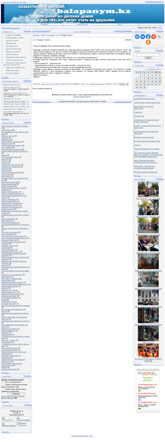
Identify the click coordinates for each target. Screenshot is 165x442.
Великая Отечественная (144, 137)
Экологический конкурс (11, 165)
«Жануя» (5, 333)
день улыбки (6, 147)
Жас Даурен (6, 221)
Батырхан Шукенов (9, 182)
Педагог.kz (138, 112)
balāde (4, 367)
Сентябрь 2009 (153, 69)
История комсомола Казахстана (147, 141)
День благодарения (9, 348)
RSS (160, 27)
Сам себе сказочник (12, 112)
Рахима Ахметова (8, 240)
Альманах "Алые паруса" (14, 93)
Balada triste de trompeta (11, 294)
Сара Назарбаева (8, 184)
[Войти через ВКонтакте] (142, 36)
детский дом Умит (8, 304)
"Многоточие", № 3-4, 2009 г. (15, 104)
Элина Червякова (8, 199)
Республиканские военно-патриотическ (12, 364)
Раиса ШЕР (6, 176)
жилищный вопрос (8, 296)
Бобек (3, 300)
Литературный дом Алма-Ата (145, 172)
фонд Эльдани (7, 234)
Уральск (4, 138)
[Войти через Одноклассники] (148, 42)
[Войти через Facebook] (148, 36)
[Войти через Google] (159, 36)
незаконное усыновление (11, 275)
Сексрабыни (6, 334)
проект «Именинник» (9, 192)
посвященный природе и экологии (15, 225)
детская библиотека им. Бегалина (15, 271)
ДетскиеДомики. (8, 250)
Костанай (5, 170)
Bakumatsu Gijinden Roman (12, 282)
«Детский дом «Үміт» (9, 157)
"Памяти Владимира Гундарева (146, 149)
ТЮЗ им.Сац (139, 116)
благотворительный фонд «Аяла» (15, 313)
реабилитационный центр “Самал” (15, 215)
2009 (43, 35)
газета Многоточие (9, 369)
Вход (120, 24)
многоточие (6, 130)
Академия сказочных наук (144, 99)
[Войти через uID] (137, 36)
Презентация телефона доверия (14, 126)
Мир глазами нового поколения (148, 271)
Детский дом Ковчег (9, 232)
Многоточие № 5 (10, 85)
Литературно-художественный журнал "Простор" (146, 121)
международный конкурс (11, 145)
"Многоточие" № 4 (11, 99)
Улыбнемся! (6, 342)
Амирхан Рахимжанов (10, 207)
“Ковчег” (4, 161)
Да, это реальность (13, 382)
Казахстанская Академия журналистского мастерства (145, 161)
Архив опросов (18, 396)
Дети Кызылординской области (14, 238)
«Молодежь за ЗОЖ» (10, 205)
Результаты (6, 396)
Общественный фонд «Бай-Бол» (14, 151)
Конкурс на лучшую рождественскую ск (9, 291)
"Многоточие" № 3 (11, 87)
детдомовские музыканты (12, 309)
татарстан (5, 248)
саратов (4, 265)
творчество (6, 174)
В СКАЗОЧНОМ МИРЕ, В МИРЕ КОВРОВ (148, 360)
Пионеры (5, 259)
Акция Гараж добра (9, 201)
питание (4, 288)
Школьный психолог (9, 286)
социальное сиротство (10, 167)
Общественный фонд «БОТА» (13, 257)
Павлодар (5, 140)
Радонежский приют (9, 350)
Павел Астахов (7, 209)
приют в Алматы (8, 219)
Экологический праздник (11, 194)
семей (4, 155)
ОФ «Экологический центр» (12, 236)
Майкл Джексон (7, 186)
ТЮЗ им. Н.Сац (7, 136)
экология (5, 159)
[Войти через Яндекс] (153, 36)
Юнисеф (5, 169)
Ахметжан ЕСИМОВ (9, 298)
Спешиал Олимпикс (9, 356)
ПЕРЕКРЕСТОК (7, 302)
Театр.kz (137, 145)
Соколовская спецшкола (11, 149)
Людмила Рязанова (9, 223)
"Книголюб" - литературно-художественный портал (144, 167)
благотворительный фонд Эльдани (15, 306)
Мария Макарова (8, 331)
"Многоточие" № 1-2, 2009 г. (15, 107)
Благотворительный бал (11, 172)
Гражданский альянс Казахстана (14, 284)
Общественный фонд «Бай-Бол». (15, 228)
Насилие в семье (8, 340)
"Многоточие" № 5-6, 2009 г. (15, 101)
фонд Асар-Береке (9, 329)
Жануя (4, 311)
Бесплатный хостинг (80, 436)
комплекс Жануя (8, 246)
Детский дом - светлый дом (148, 199)
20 (58, 35)
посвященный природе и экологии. (15, 321)
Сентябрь (51, 35)
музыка (4, 163)
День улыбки (148, 343)
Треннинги (5, 358)
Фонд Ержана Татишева (11, 142)
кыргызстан (6, 277)
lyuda (82, 84)
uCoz (91, 436)
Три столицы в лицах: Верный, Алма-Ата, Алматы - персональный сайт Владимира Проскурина (148, 155)
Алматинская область (10, 252)
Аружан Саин (6, 143)
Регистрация (82, 24)
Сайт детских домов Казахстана (147, 103)
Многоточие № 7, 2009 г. (13, 109)
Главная (44, 24)
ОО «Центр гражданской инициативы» (11, 279)
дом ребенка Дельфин (10, 203)
